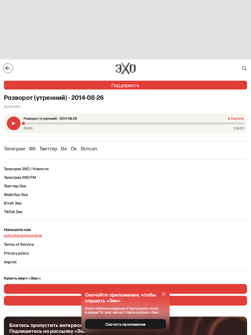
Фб (32, 148)
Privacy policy (16, 253)
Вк (64, 148)
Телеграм (14, 148)
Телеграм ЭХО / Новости (26, 168)
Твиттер (48, 148)
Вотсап (89, 148)
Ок (74, 148)
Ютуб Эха (12, 203)
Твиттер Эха (15, 185)
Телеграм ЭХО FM (20, 177)
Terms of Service (19, 244)
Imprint (10, 261)
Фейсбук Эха (16, 194)
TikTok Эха (13, 211)
